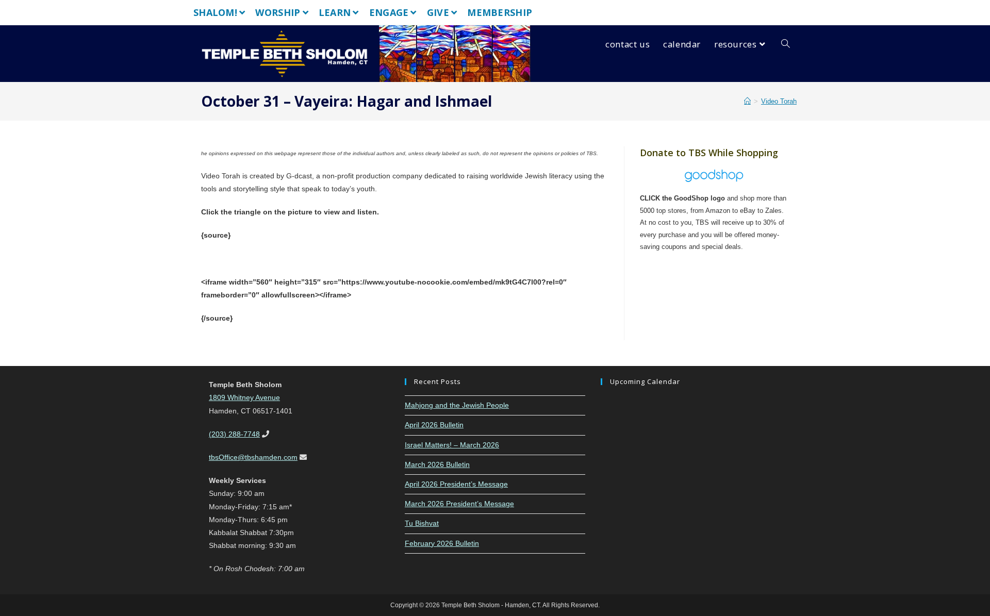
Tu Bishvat (422, 523)
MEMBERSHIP (499, 12)
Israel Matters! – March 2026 (452, 445)
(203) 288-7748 (234, 434)
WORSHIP (277, 12)
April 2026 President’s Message (456, 484)
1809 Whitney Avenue (244, 397)
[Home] (747, 101)
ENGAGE (389, 12)
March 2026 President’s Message (459, 504)
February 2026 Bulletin (442, 543)
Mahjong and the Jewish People (457, 405)
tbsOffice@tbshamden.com (253, 457)
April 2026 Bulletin (434, 425)
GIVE (438, 12)
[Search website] (785, 44)
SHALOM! (215, 12)
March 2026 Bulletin (437, 464)
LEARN (335, 12)
